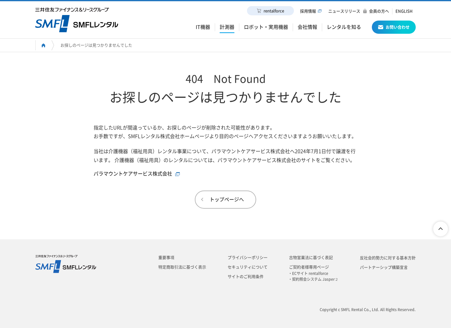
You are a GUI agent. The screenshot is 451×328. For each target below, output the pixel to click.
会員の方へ (379, 11)
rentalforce (274, 11)
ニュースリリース (344, 11)
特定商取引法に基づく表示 (182, 267)
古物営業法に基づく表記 (311, 258)
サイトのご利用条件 (246, 277)
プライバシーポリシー (248, 258)
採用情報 (308, 11)
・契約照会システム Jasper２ (315, 279)
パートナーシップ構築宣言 (384, 267)
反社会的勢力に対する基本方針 (388, 258)
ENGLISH (404, 11)
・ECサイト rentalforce (310, 273)
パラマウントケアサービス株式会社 (133, 173)
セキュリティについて (248, 267)
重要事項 (166, 258)
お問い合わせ (398, 27)
